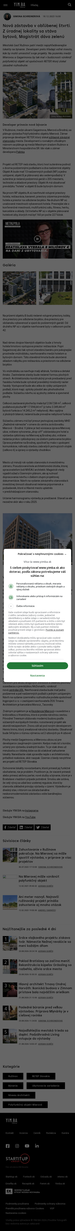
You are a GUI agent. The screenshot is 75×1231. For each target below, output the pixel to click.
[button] (37, 606)
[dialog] (37, 615)
